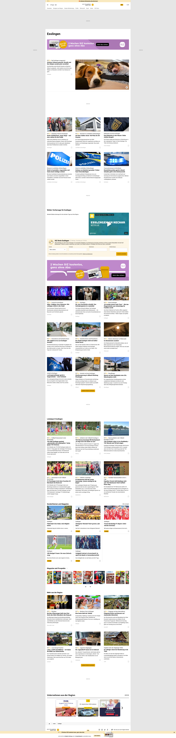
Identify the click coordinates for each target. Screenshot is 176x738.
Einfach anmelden (121, 254)
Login (128, 4)
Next (122, 707)
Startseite (49, 8)
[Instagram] (99, 730)
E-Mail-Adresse (112, 246)
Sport (87, 8)
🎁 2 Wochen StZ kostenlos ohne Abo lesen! (88, 1)
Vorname (71, 246)
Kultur (91, 8)
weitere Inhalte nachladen (88, 390)
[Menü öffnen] (47, 4)
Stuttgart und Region (58, 8)
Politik (76, 8)
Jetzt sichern (97, 735)
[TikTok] (105, 730)
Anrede (50, 246)
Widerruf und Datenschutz (87, 253)
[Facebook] (107, 730)
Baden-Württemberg (69, 8)
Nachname (91, 246)
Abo (122, 4)
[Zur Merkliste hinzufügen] (71, 74)
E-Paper (52, 5)
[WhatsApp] (102, 730)
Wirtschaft (82, 8)
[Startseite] (49, 724)
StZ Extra (96, 8)
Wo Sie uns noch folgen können (121, 729)
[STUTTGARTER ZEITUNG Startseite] (88, 5)
